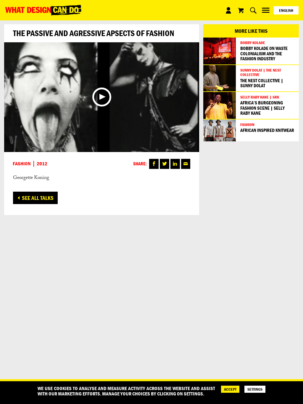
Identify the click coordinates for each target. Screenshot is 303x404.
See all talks (38, 197)
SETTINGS (254, 389)
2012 (42, 164)
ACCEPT (230, 389)
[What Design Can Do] (43, 10)
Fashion (22, 164)
